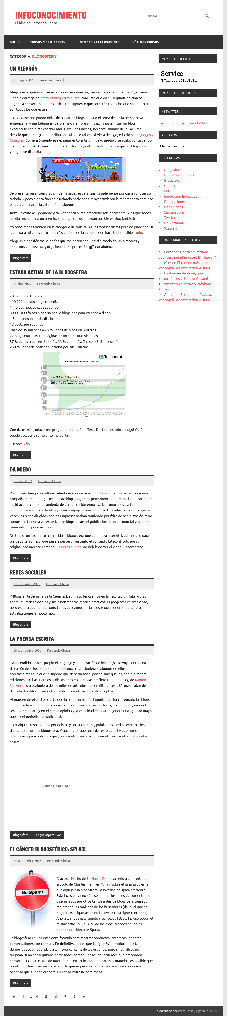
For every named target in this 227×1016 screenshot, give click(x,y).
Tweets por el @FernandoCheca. (184, 123)
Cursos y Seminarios (47, 42)
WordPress (185, 1011)
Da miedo (20, 469)
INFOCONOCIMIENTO (51, 15)
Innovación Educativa (180, 196)
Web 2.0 (170, 228)
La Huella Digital (99, 878)
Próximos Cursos (145, 42)
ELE (167, 191)
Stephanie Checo (177, 283)
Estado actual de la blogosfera (48, 272)
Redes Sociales (28, 572)
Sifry (26, 443)
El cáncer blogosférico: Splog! (48, 849)
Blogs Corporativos (48, 835)
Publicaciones (175, 201)
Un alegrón (24, 68)
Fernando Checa (50, 80)
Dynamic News (206, 1011)
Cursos (169, 185)
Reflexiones (173, 206)
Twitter (170, 217)
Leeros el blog (70, 546)
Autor (15, 42)
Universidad (173, 222)
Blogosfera (20, 258)
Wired (106, 884)
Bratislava (172, 180)
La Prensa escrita (32, 639)
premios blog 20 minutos (60, 97)
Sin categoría (174, 212)
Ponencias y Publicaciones (98, 42)
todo (138, 232)
